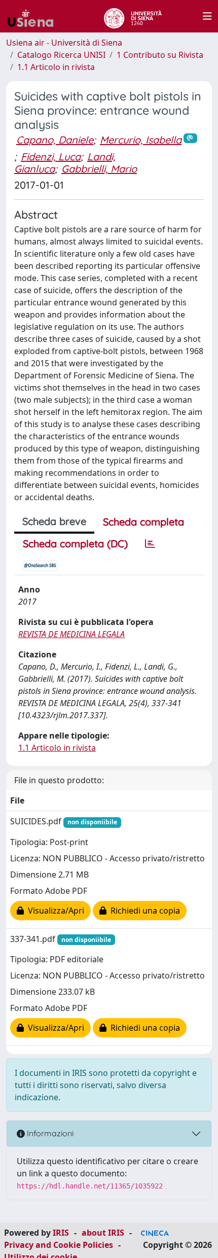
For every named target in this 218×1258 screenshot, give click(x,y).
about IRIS (103, 1232)
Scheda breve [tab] (54, 521)
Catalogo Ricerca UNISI (61, 54)
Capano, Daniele (54, 139)
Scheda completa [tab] (143, 521)
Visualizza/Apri (54, 910)
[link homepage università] (132, 16)
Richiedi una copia (143, 910)
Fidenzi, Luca (51, 156)
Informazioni (49, 1133)
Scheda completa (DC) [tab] (75, 543)
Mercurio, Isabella (140, 139)
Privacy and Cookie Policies (58, 1244)
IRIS (61, 1232)
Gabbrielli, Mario (99, 168)
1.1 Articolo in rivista (56, 67)
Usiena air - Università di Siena (64, 42)
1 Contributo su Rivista (160, 54)
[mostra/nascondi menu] (207, 16)
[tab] (150, 543)
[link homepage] (34, 16)
